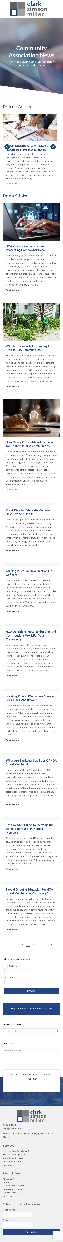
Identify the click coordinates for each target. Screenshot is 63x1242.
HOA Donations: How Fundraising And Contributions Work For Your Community (31, 635)
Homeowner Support (13, 1186)
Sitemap (7, 1133)
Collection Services (12, 1161)
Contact (7, 1182)
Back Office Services (13, 1158)
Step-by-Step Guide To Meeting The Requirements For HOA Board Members (29, 828)
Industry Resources (12, 1193)
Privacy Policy (31, 1133)
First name (10, 965)
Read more (11, 184)
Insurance (7, 1165)
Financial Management (14, 1154)
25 (50, 944)
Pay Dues (17, 1133)
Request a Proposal (12, 1189)
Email (8, 977)
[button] (7, 146)
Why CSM (7, 1196)
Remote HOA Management (16, 1151)
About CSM (8, 1179)
